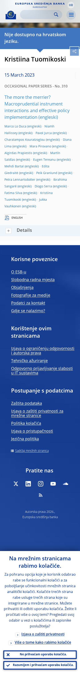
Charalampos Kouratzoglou (24, 139)
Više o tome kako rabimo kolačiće (43, 642)
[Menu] (71, 15)
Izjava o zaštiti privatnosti (42, 634)
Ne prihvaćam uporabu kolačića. (43, 654)
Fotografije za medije (30, 295)
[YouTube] (53, 483)
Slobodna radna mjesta (33, 280)
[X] (15, 483)
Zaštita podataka (26, 404)
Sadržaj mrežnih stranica (32, 450)
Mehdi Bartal (14, 166)
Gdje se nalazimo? (28, 311)
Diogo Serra (43, 186)
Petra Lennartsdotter (19, 179)
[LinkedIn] (28, 483)
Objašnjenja (22, 288)
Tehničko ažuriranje (29, 361)
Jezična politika (25, 439)
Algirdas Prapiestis (18, 153)
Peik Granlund (46, 173)
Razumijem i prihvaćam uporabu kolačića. (43, 665)
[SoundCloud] (65, 483)
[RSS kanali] (40, 495)
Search (56, 14)
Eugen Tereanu (44, 159)
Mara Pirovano (40, 146)
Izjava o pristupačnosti (32, 431)
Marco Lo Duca (15, 126)
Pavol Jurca (44, 133)
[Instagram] (40, 483)
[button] (71, 5)
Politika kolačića (26, 424)
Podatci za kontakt (28, 303)
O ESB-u (18, 272)
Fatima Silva (13, 193)
